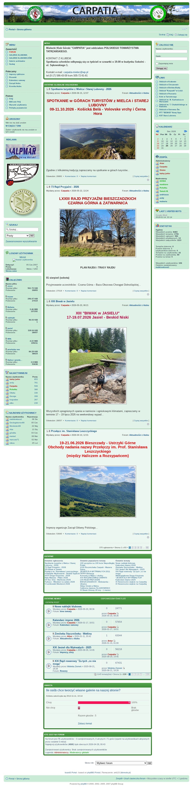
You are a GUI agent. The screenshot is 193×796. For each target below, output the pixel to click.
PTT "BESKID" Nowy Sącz (170, 113)
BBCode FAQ (15, 102)
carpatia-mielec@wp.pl (76, 72)
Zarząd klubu (15, 83)
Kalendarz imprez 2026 (126, 565)
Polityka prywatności (18, 108)
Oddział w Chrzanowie (168, 85)
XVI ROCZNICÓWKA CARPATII (93, 578)
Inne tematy (66, 611)
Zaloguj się (182, 35)
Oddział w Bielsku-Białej (169, 88)
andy (12, 383)
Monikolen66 (15, 426)
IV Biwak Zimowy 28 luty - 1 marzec (95, 590)
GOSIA (163, 181)
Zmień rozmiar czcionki (184, 28)
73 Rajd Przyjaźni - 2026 (55, 567)
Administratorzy (61, 752)
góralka (13, 433)
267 (36, 400)
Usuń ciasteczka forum (134, 778)
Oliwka (12, 393)
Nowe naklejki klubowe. (126, 563)
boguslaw (14, 400)
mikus (12, 443)
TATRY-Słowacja (87, 573)
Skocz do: (89, 763)
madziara (164, 184)
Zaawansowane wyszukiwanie (21, 241)
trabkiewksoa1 (16, 419)
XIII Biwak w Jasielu (53, 569)
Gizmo (162, 170)
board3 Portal (71, 772)
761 (36, 383)
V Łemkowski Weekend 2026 (57, 584)
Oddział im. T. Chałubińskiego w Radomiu (173, 106)
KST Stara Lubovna (167, 116)
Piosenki (13, 77)
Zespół (119, 778)
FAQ (171, 35)
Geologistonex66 (17, 423)
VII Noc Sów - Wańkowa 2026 (58, 580)
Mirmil (23, 257)
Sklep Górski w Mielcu (89, 586)
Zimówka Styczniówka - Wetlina (129, 567)
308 (36, 396)
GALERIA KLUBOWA (18, 55)
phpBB (84, 784)
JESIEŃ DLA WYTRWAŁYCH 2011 (95, 571)
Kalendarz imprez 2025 (126, 580)
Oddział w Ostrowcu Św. (169, 110)
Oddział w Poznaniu (167, 94)
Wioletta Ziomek (74, 666)
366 (36, 389)
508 (36, 386)
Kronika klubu (15, 86)
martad (13, 436)
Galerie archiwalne (17, 61)
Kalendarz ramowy (17, 80)
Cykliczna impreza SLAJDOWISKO (95, 588)
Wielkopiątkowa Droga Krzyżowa (130, 576)
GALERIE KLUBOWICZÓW (20, 58)
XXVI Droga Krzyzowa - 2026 (57, 576)
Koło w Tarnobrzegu (168, 97)
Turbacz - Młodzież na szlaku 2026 (60, 582)
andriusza (164, 195)
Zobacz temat (85, 723)
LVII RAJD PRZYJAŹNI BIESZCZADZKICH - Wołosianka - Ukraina (94, 582)
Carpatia (13, 386)
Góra (148, 180)
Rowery (63, 671)
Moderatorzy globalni (79, 752)
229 (147, 674)
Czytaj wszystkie (141, 176)
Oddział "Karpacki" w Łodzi (171, 91)
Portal (12, 29)
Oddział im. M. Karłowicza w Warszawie (171, 101)
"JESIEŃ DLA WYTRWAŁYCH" (129, 578)
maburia (163, 201)
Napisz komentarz (88, 176)
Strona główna (24, 29)
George (13, 396)
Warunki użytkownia (18, 105)
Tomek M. (164, 191)
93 (147, 548)
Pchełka (13, 389)
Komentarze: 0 (71, 176)
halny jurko (15, 379)
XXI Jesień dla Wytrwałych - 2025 (130, 569)
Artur (69, 636)
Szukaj (162, 34)
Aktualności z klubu (139, 93)
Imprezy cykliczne (17, 74)
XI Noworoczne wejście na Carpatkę (131, 582)
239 (36, 403)
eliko (12, 403)
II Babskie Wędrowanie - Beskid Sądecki (62, 573)
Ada (11, 429)
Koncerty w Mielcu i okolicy (91, 576)
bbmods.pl (125, 772)
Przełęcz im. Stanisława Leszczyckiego (61, 571)
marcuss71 (14, 440)
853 (36, 379)
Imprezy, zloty (67, 652)
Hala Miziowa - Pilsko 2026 (56, 578)
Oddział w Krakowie (167, 82)
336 (36, 393)
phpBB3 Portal (93, 772)
